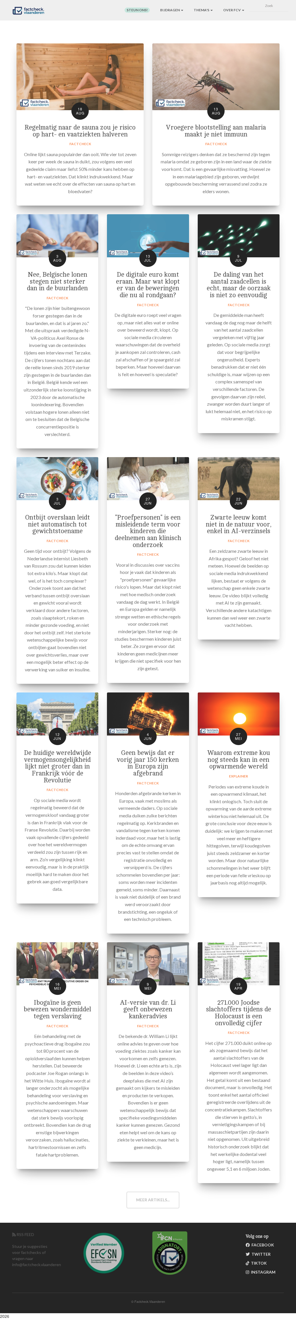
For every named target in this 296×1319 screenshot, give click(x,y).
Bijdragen (170, 10)
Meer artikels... (153, 1199)
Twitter (260, 1254)
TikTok (258, 1263)
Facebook (262, 1244)
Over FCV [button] (232, 10)
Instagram (262, 1272)
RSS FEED (25, 1234)
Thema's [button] (202, 10)
